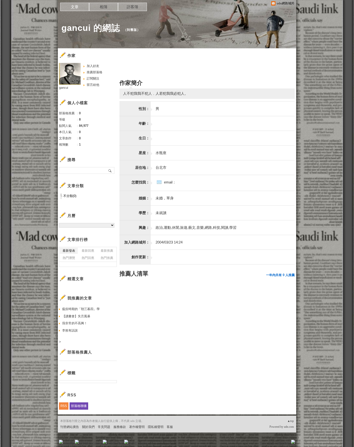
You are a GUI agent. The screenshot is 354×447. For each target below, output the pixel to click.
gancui (63, 87)
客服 (170, 427)
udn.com (289, 426)
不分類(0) (69, 196)
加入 (271, 443)
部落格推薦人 (79, 352)
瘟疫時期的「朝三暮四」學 (81, 309)
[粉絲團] (61, 442)
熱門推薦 (107, 258)
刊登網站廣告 (69, 427)
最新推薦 (107, 250)
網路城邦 (283, 443)
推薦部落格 (94, 72)
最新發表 (69, 250)
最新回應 (88, 250)
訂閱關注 (93, 78)
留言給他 (93, 85)
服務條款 (119, 427)
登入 (263, 443)
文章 (75, 7)
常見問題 (104, 427)
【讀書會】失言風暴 (76, 316)
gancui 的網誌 (90, 28)
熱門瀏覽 (69, 258)
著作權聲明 (137, 427)
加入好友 (93, 66)
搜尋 (110, 170)
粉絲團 (68, 443)
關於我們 (88, 427)
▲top (290, 421)
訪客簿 (132, 7)
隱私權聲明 (156, 427)
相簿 (103, 7)
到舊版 (132, 30)
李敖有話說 (70, 330)
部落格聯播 (79, 406)
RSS (63, 406)
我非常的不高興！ (74, 323)
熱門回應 (88, 258)
